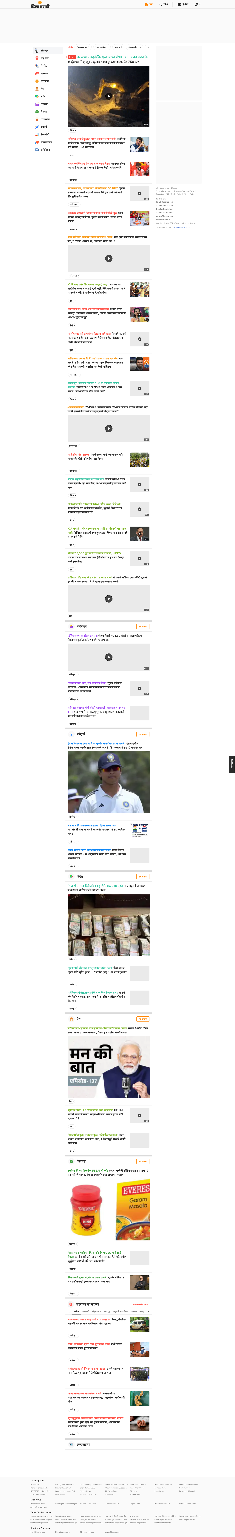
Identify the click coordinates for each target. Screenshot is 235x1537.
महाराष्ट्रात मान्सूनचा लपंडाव (138, 1523)
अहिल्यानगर (96, 1311)
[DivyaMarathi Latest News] (40, 6)
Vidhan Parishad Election (188, 1485)
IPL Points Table (111, 1491)
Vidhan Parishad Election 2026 (116, 1485)
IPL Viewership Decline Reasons (91, 1485)
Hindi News (109, 1494)
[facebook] (133, 130)
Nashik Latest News (162, 1504)
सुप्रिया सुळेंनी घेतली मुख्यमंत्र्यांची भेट (165, 1516)
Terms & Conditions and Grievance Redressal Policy (175, 191)
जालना (72, 229)
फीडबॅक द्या (232, 763)
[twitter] (140, 130)
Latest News (60, 1494)
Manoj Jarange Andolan (39, 1488)
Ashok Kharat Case (137, 1488)
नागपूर (72, 155)
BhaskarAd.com (163, 219)
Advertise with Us (162, 188)
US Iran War (34, 1485)
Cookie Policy (176, 194)
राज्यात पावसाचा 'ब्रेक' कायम (39, 1523)
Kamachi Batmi (160, 1488)
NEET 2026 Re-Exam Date (40, 1491)
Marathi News (85, 1491)
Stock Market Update (138, 1485)
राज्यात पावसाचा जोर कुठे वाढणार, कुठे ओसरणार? (116, 1523)
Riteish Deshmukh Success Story (116, 1488)
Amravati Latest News (38, 1507)
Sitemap (174, 188)
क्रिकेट (72, 816)
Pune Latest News (112, 1504)
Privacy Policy (189, 194)
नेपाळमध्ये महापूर (134, 1516)
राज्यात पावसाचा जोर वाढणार (162, 1523)
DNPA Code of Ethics (182, 227)
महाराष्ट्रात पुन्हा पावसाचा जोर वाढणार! (116, 1519)
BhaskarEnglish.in (164, 209)
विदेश (72, 130)
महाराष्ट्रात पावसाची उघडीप (88, 1519)
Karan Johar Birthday (38, 1494)
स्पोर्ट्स (72, 841)
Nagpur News (135, 1504)
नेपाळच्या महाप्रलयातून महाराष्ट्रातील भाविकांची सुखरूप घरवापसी (42, 1516)
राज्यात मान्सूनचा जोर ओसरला (163, 1519)
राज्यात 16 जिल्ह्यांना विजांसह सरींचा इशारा (67, 1519)
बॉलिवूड (72, 674)
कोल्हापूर (107, 1311)
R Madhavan (159, 1491)
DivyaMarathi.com (164, 212)
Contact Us (160, 194)
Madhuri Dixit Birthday (88, 1494)
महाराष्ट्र (73, 179)
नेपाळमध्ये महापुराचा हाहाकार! (63, 1516)
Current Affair (184, 1488)
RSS (167, 194)
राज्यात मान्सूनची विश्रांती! (187, 1519)
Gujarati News (135, 1494)
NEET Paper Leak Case (163, 1485)
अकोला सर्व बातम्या (140, 1304)
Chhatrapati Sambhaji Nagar (66, 1504)
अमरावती (85, 1311)
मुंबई (71, 325)
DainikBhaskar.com (165, 202)
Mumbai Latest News (88, 1504)
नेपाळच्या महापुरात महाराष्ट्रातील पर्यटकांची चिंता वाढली (191, 1516)
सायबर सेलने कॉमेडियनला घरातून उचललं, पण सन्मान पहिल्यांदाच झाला (42, 1519)
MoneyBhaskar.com (165, 216)
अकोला (76, 1311)
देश (71, 300)
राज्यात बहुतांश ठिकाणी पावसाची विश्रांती (116, 1516)
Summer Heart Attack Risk (65, 1491)
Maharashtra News (37, 1504)
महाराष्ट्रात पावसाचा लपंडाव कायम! (90, 1516)
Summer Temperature (63, 1488)
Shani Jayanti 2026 (87, 1488)
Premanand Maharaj (187, 1491)
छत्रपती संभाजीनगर (120, 1311)
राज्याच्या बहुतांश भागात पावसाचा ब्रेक (66, 1523)
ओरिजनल (73, 204)
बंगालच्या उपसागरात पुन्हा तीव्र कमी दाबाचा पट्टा (91, 1523)
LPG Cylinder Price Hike (64, 1485)
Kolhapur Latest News (187, 1504)
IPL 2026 (133, 1491)
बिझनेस (72, 1244)
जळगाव (134, 1311)
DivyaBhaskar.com (164, 205)
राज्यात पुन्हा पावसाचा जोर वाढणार (139, 1519)
